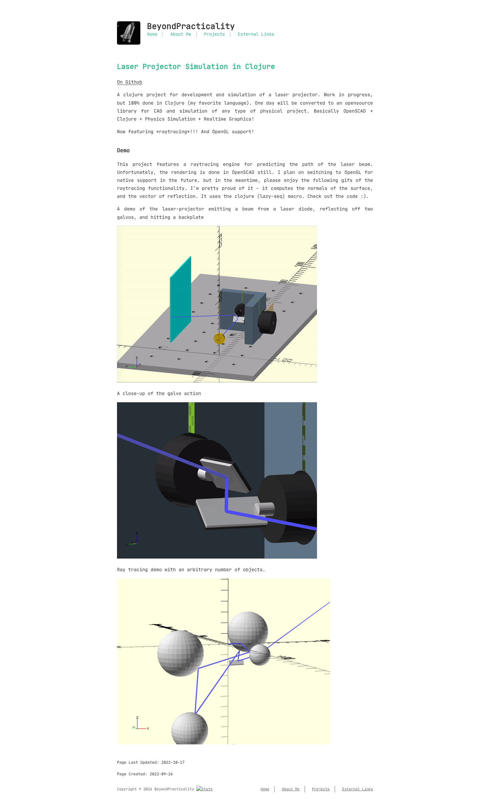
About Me (180, 34)
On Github (129, 82)
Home (152, 34)
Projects (214, 34)
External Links (256, 34)
